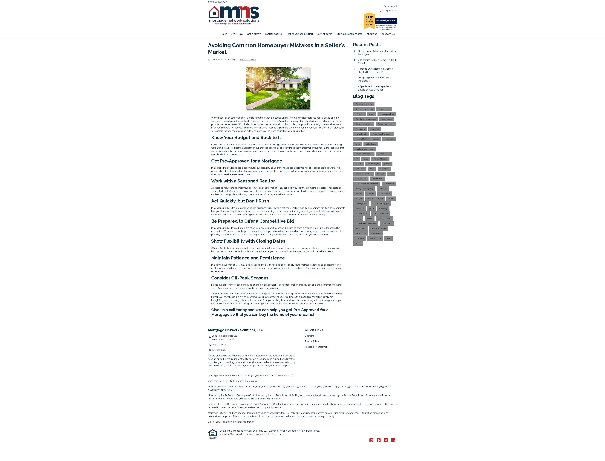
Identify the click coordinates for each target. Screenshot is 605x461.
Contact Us (388, 34)
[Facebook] (378, 440)
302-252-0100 (388, 10)
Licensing (309, 336)
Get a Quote (254, 34)
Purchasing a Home (248, 59)
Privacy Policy (312, 341)
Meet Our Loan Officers (349, 34)
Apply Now (237, 34)
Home (224, 34)
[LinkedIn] (393, 440)
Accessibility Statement (316, 347)
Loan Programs (273, 34)
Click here (213, 381)
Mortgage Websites (230, 434)
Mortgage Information (300, 34)
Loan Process (324, 34)
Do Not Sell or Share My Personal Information (231, 422)
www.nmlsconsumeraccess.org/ (275, 375)
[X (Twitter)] (386, 440)
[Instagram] (371, 440)
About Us (372, 34)
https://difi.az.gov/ (229, 398)
